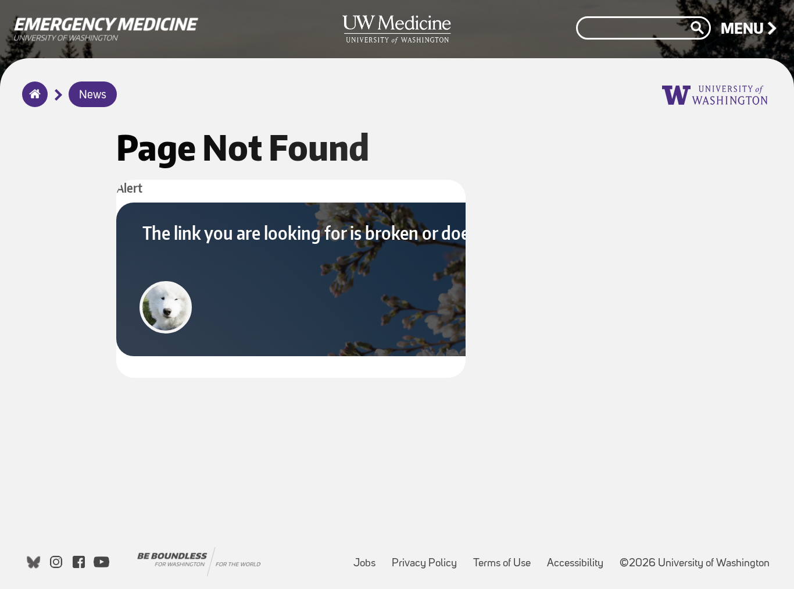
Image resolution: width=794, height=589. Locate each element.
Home (32, 102)
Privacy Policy (428, 558)
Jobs (367, 558)
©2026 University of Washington (695, 563)
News (92, 95)
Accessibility (578, 558)
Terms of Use (505, 558)
